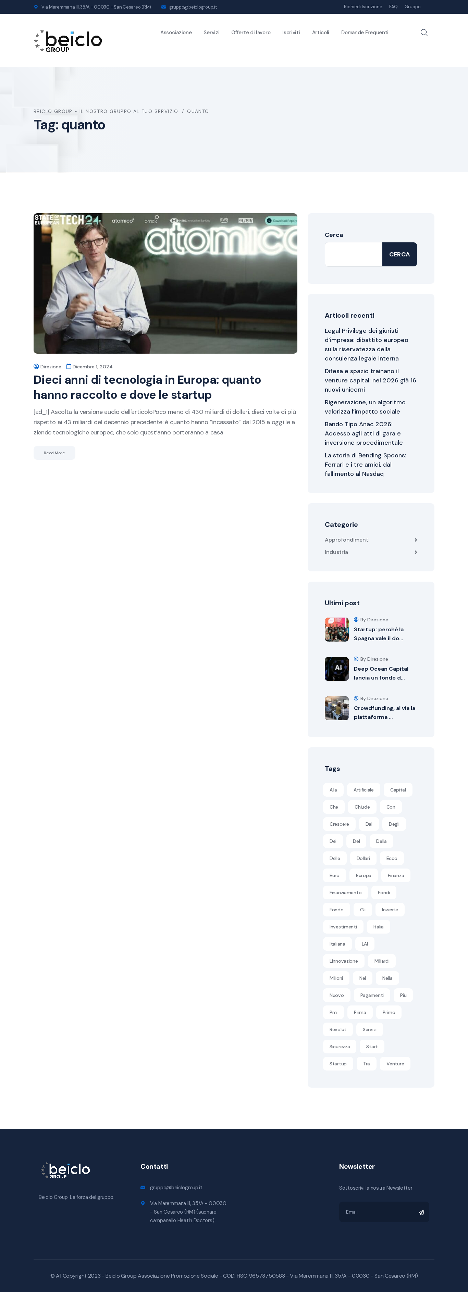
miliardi (382, 961)
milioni (336, 978)
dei (333, 841)
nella (387, 978)
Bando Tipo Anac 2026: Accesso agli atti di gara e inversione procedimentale (364, 433)
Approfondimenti (347, 539)
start (372, 1046)
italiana (337, 944)
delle (335, 858)
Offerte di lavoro (250, 32)
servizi (370, 1029)
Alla (333, 790)
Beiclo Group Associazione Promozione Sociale (162, 1275)
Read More (54, 453)
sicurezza (340, 1046)
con (390, 807)
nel (362, 978)
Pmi (333, 1012)
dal (369, 824)
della (381, 841)
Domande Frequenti (365, 32)
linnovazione (344, 961)
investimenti (343, 927)
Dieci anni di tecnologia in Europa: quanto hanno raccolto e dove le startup (147, 387)
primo (389, 1012)
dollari (363, 858)
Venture (395, 1064)
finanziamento (345, 892)
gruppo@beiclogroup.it (193, 7)
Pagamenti (372, 995)
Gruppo (413, 7)
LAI (365, 944)
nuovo (337, 995)
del (356, 841)
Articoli (321, 32)
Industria (336, 552)
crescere (339, 824)
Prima (360, 1012)
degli (394, 824)
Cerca (334, 235)
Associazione (176, 32)
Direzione (50, 367)
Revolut (338, 1029)
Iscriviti (291, 32)
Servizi (211, 32)
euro (335, 875)
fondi (384, 892)
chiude (362, 807)
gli (363, 910)
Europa (363, 875)
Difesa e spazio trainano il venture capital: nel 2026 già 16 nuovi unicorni (370, 380)
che (334, 807)
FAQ (393, 7)
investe (390, 910)
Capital (398, 790)
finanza (396, 875)
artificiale (364, 790)
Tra (366, 1064)
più (403, 995)
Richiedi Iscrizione (363, 7)
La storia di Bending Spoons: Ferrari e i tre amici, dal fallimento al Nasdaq (365, 464)
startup (338, 1064)
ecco (391, 858)
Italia (378, 927)
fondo (337, 910)
